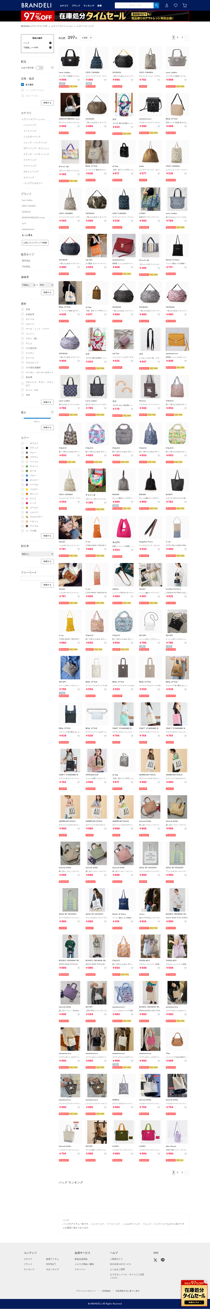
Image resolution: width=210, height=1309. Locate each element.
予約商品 (26, 266)
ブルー (33, 475)
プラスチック (32, 363)
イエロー (34, 489)
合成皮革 (30, 314)
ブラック (34, 448)
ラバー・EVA (32, 390)
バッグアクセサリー (33, 183)
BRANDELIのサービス (120, 1264)
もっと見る (27, 235)
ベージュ (34, 461)
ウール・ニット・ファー (37, 329)
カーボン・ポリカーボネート (39, 372)
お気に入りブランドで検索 (35, 243)
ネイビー (34, 480)
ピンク (33, 498)
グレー (33, 452)
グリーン (34, 466)
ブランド (28, 1264)
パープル (34, 484)
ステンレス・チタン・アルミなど (39, 384)
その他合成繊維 (33, 367)
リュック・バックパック (35, 142)
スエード (30, 324)
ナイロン (30, 353)
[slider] (22, 418)
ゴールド (34, 507)
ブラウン (34, 457)
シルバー (34, 512)
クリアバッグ (29, 160)
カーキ (33, 471)
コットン (30, 333)
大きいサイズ (52, 1269)
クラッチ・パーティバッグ (36, 154)
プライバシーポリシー (86, 1291)
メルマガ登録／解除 (84, 1264)
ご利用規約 (106, 1291)
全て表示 (29, 85)
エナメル (30, 319)
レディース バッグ (85, 26)
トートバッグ (29, 131)
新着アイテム (52, 1259)
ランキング (29, 1269)
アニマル (34, 526)
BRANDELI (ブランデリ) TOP (34, 26)
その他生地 (31, 348)
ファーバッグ (29, 166)
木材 (28, 395)
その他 (33, 530)
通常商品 (26, 260)
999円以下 (51, 1264)
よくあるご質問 (117, 1269)
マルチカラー (36, 517)
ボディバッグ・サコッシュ (36, 148)
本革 (28, 309)
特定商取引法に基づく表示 (127, 1291)
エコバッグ (28, 177)
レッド (33, 503)
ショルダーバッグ (32, 136)
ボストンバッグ (30, 171)
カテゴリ (28, 1259)
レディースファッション (62, 26)
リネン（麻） (32, 338)
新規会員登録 (81, 1259)
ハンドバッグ (29, 125)
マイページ (80, 1269)
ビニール (30, 358)
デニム (29, 343)
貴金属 (29, 377)
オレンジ (34, 494)
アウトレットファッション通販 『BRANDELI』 (36, 5)
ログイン (166, 5)
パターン (34, 521)
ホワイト (34, 443)
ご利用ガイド (116, 1259)
